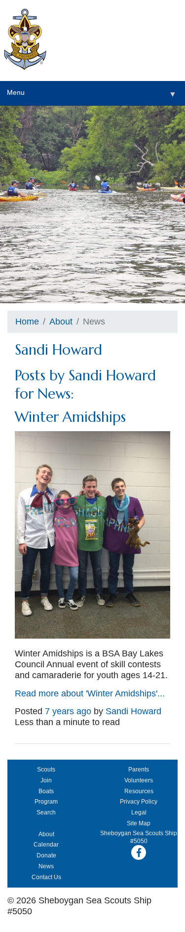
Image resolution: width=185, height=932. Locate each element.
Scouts (46, 769)
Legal (139, 812)
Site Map (138, 823)
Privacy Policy (138, 801)
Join (46, 780)
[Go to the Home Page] (25, 40)
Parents (138, 769)
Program (46, 801)
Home (27, 321)
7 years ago (68, 711)
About (61, 321)
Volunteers (138, 780)
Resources (138, 791)
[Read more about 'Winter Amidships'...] (92, 636)
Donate (46, 855)
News (46, 866)
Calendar (46, 844)
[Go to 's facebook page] (138, 852)
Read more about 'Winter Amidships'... (90, 693)
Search (46, 812)
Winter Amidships (70, 417)
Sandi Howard (133, 711)
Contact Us (46, 877)
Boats (46, 791)
